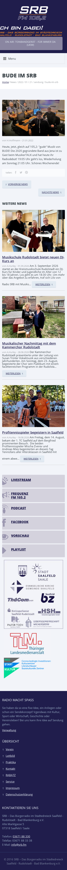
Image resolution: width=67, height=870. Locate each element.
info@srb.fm (18, 844)
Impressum (13, 788)
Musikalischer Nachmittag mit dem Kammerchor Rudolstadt (29, 345)
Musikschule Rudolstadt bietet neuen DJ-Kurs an (33, 259)
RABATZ (11, 775)
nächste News (50, 192)
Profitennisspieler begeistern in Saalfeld (32, 432)
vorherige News (18, 184)
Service (10, 781)
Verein (10, 749)
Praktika (11, 762)
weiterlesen (42, 284)
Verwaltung (9, 730)
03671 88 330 (21, 836)
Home (5, 82)
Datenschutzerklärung (19, 794)
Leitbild (10, 756)
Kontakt (10, 768)
